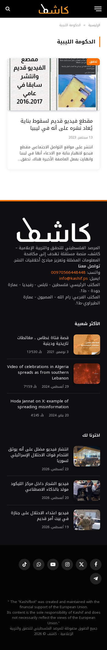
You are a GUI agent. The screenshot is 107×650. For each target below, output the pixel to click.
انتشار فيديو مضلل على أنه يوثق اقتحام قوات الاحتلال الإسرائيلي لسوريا (38, 454)
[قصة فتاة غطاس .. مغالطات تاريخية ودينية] (87, 344)
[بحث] (8, 9)
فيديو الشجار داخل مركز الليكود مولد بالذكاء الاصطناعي (40, 486)
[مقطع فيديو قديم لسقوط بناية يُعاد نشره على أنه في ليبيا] (53, 84)
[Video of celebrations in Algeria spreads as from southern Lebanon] (87, 373)
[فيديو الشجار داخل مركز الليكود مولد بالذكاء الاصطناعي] (87, 490)
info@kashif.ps (73, 278)
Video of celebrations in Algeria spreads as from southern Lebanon (38, 372)
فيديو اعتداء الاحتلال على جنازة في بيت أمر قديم (40, 515)
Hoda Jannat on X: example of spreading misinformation (39, 404)
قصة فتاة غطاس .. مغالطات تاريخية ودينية (43, 340)
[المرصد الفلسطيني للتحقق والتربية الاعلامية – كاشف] (53, 9)
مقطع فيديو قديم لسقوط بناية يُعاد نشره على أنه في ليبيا (57, 124)
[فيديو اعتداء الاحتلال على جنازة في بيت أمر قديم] (87, 520)
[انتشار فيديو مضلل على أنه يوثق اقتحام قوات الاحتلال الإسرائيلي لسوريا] (87, 456)
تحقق (93, 61)
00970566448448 (68, 272)
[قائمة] (98, 9)
